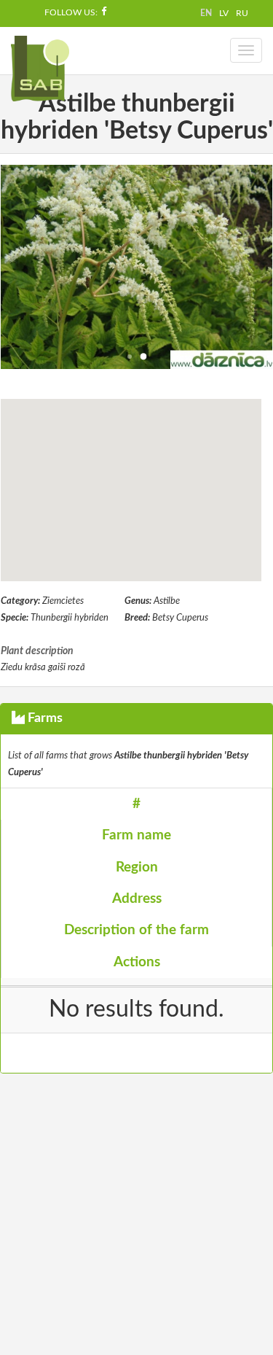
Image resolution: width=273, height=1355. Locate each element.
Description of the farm (136, 930)
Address (137, 899)
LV (224, 13)
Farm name (136, 835)
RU (242, 13)
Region (137, 867)
